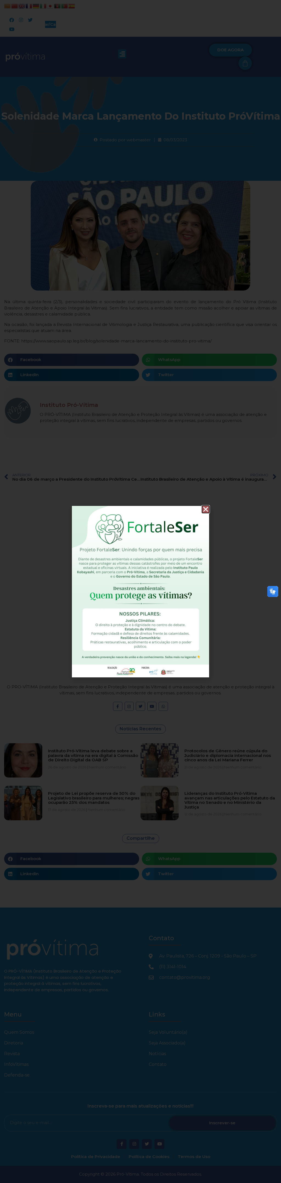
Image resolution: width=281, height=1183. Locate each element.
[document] (140, 591)
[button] (205, 509)
